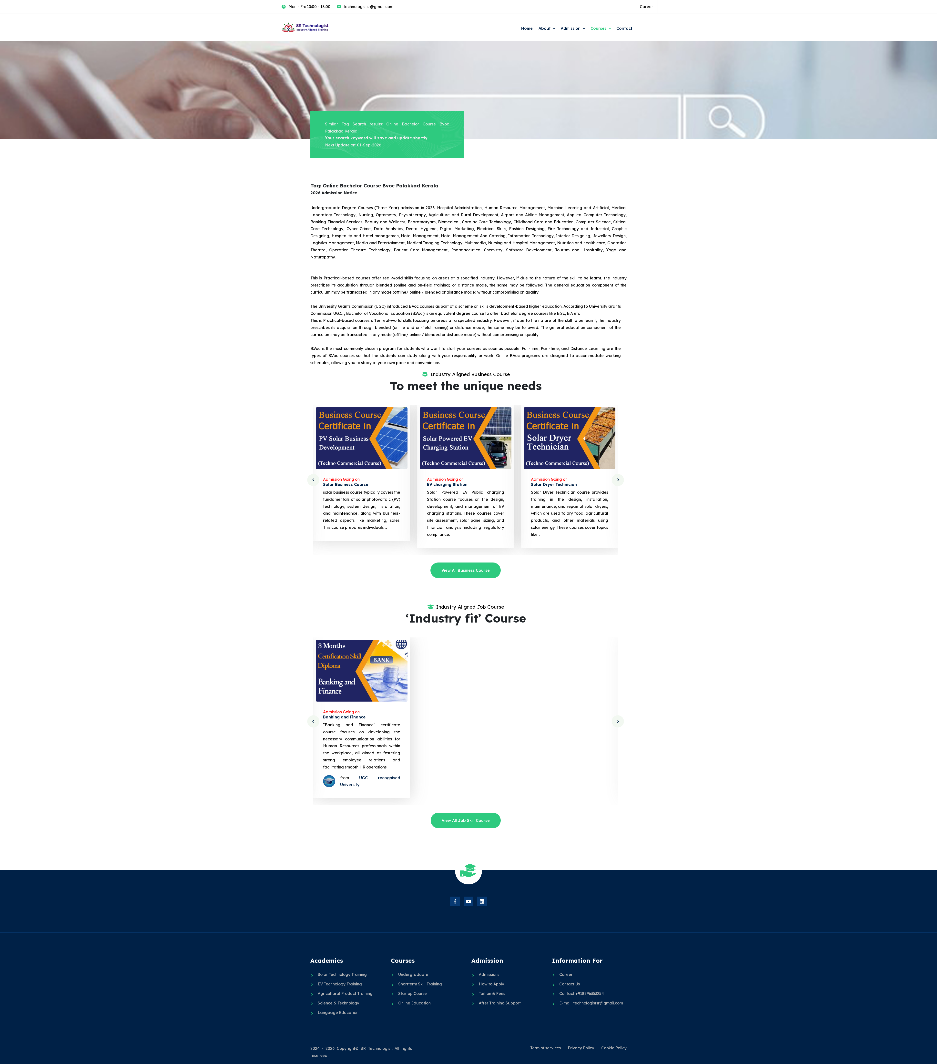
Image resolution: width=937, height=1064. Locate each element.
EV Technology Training (340, 984)
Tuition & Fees (492, 993)
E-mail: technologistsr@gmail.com (591, 1003)
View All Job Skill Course (466, 820)
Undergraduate (413, 974)
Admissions (489, 974)
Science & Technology (338, 1003)
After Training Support (500, 1003)
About (545, 28)
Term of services (545, 1047)
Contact (624, 28)
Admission (571, 28)
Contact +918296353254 (581, 993)
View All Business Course (465, 570)
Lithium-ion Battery (551, 484)
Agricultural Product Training (345, 993)
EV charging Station (343, 484)
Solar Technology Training (342, 974)
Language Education (338, 1012)
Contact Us (569, 984)
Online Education (414, 1003)
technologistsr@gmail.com (368, 6)
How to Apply (491, 984)
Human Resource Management (562, 717)
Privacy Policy (581, 1047)
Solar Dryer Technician (450, 484)
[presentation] (313, 480)
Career (646, 6)
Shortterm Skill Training (420, 984)
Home (527, 28)
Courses (598, 28)
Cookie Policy (614, 1047)
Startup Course (412, 993)
